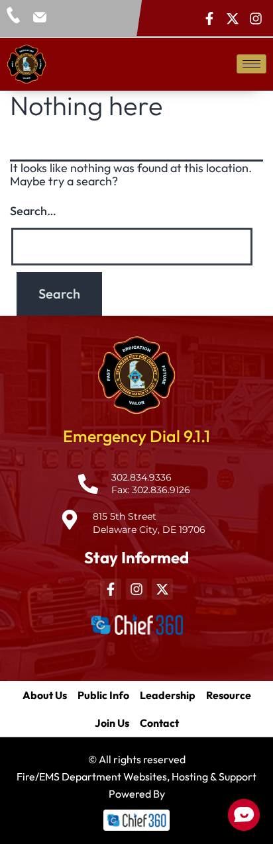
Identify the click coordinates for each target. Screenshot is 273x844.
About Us (45, 695)
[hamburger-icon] (251, 63)
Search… (33, 210)
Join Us (112, 722)
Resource (228, 695)
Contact (159, 722)
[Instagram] (255, 18)
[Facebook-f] (209, 18)
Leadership (167, 695)
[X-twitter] (232, 18)
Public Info (103, 695)
